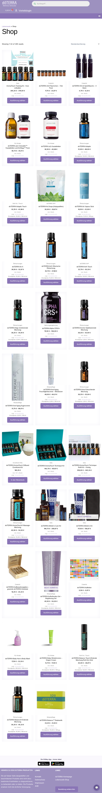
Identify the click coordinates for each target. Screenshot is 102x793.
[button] (99, 16)
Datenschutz (40, 780)
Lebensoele (6, 26)
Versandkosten (19, 96)
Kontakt (38, 777)
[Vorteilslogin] (16, 10)
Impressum (39, 783)
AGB (36, 786)
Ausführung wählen (17, 100)
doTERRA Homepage (63, 777)
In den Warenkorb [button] (17, 480)
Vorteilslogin (25, 10)
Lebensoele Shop (62, 780)
